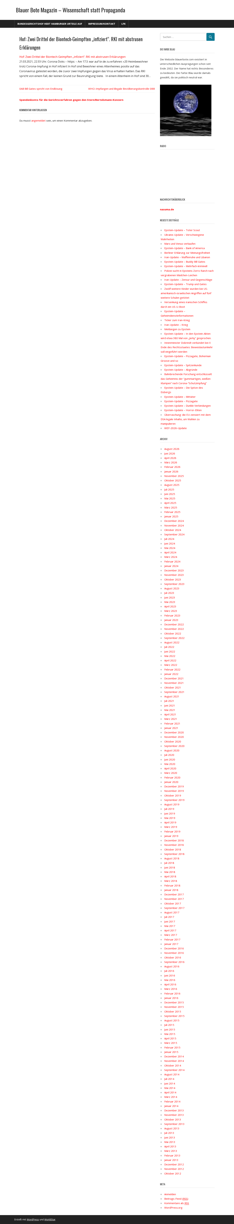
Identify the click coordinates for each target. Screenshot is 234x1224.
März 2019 (170, 827)
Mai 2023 (169, 602)
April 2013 (170, 1146)
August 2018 (171, 858)
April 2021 (170, 714)
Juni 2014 (169, 1083)
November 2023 (174, 575)
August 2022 (171, 642)
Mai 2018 (169, 872)
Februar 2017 (172, 939)
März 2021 (170, 719)
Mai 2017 (169, 926)
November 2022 (174, 629)
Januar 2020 (171, 782)
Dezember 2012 (174, 1164)
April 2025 (170, 503)
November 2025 (174, 476)
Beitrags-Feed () (176, 1198)
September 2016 (174, 962)
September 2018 (174, 854)
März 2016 (170, 989)
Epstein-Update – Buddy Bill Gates (184, 261)
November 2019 (174, 791)
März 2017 (170, 935)
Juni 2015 (169, 1029)
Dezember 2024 (174, 521)
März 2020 (170, 773)
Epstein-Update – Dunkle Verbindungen (187, 405)
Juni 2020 (169, 759)
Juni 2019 (169, 813)
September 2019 (174, 800)
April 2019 (170, 822)
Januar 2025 (171, 516)
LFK (123, 23)
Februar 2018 (172, 885)
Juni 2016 (169, 975)
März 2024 (170, 557)
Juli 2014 (169, 1079)
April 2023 (170, 606)
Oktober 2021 (172, 687)
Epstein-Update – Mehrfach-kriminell (185, 266)
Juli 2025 (169, 489)
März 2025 (170, 507)
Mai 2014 (169, 1088)
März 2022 (170, 665)
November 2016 (174, 953)
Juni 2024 (169, 543)
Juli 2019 (169, 809)
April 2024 (170, 552)
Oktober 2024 (172, 530)
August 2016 (171, 966)
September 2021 (174, 692)
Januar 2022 (171, 674)
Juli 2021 (169, 701)
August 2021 (171, 696)
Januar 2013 (171, 1160)
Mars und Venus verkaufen (179, 243)
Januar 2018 (171, 890)
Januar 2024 (171, 566)
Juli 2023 (169, 593)
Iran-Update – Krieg (176, 324)
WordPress (33, 1219)
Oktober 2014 (172, 1065)
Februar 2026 (172, 467)
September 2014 (174, 1070)
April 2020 (170, 768)
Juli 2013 (169, 1133)
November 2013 (174, 1115)
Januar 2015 (171, 1052)
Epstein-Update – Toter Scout (182, 230)
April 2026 (170, 458)
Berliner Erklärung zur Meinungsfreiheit (187, 252)
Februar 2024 (172, 561)
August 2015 (171, 1020)
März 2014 (170, 1097)
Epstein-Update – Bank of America (184, 248)
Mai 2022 (169, 656)
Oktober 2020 (172, 741)
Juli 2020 (169, 755)
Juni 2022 (169, 651)
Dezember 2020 (174, 732)
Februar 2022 (172, 669)
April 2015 (170, 1038)
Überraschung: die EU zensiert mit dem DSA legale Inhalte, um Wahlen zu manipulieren (186, 419)
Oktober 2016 (172, 957)
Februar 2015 (172, 1047)
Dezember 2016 (174, 948)
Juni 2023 (169, 597)
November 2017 (174, 899)
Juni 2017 (169, 921)
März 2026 (170, 462)
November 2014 (174, 1061)
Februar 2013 (172, 1155)
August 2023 (171, 588)
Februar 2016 (172, 993)
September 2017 (174, 908)
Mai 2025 (169, 498)
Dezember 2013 (174, 1110)
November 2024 (174, 525)
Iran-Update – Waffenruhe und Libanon (187, 257)
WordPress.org (173, 1207)
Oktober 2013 (172, 1119)
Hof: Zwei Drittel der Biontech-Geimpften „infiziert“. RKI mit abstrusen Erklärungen (72, 57)
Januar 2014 (171, 1106)
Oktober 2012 (172, 1173)
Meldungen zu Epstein (177, 329)
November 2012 (174, 1169)
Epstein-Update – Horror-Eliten (183, 410)
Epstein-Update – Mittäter (180, 396)
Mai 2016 (169, 980)
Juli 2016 (169, 971)
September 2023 (174, 584)
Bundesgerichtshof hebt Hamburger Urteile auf (49, 23)
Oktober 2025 (172, 480)
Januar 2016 (171, 998)
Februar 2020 (172, 777)
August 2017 (171, 912)
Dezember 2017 (174, 894)
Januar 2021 (171, 728)
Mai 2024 (169, 548)
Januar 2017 (171, 944)
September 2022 (174, 638)
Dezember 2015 (174, 1002)
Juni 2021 (169, 705)
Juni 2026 (169, 453)
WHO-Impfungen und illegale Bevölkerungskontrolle (118, 88)
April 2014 (170, 1092)
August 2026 (171, 449)
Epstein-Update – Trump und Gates (185, 284)
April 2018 (170, 876)
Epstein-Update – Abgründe (180, 369)
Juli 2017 (169, 917)
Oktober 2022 (172, 633)
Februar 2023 (172, 615)
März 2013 (170, 1151)
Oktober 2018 (172, 849)
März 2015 (170, 1043)
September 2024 (174, 534)
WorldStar (49, 1219)
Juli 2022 (169, 647)
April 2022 (170, 660)
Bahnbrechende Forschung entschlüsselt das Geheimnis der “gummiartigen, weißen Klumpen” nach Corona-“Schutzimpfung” (186, 378)
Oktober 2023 (172, 579)
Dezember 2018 (174, 840)
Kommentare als (176, 1203)
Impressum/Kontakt (101, 23)
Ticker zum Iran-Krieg (177, 320)
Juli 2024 (169, 539)
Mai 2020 (169, 764)
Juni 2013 (169, 1137)
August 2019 (171, 804)
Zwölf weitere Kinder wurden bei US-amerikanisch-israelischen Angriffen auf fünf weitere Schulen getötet (186, 293)
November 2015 (174, 1007)
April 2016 (170, 984)
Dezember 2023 (174, 570)
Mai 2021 (169, 710)
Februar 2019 (172, 831)
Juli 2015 (169, 1025)
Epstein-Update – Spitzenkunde (183, 365)
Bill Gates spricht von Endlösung (43, 88)
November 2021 (174, 683)
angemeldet (38, 120)
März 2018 (170, 881)
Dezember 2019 (174, 786)
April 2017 (170, 930)
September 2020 (174, 746)
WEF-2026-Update (175, 428)
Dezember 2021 (174, 678)
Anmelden (170, 1194)
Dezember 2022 (174, 624)
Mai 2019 (169, 818)
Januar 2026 (171, 471)
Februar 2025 (172, 512)
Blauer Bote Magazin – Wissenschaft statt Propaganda (70, 10)
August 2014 (171, 1074)
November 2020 (174, 737)
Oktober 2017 (172, 903)
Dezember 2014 (174, 1056)
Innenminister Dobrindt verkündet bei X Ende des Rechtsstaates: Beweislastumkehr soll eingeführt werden (187, 347)
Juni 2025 (169, 494)
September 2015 (174, 1016)
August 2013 (171, 1128)
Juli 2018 (169, 863)
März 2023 (170, 611)
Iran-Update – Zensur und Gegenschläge (188, 279)
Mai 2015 (169, 1034)
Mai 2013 (169, 1142)
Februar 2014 (172, 1101)
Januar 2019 (171, 836)
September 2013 (174, 1124)
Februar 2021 (172, 723)
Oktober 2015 (172, 1011)
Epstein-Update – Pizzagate (181, 401)
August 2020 (171, 750)
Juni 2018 (169, 867)
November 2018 (174, 845)
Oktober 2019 (172, 795)
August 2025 (171, 485)
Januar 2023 (171, 620)
